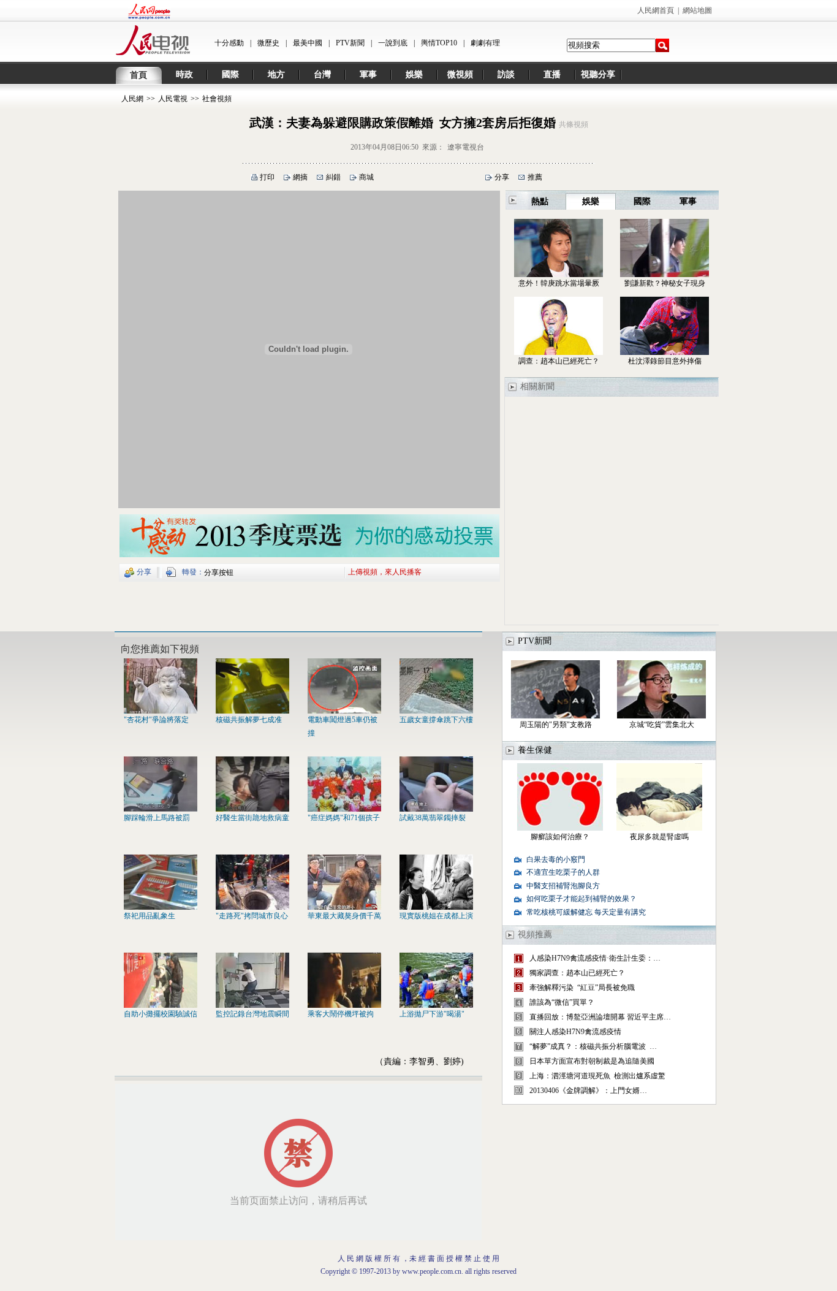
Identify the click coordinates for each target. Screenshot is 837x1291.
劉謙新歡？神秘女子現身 (664, 283)
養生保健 (535, 750)
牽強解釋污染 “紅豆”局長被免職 (582, 987)
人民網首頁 (655, 10)
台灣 (322, 74)
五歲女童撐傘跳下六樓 (436, 719)
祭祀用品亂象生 (149, 916)
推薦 (535, 177)
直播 (552, 74)
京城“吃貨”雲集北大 (661, 724)
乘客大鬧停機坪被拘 (341, 1014)
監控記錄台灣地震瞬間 (252, 1014)
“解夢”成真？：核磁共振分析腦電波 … (593, 1046)
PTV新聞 (350, 43)
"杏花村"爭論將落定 (156, 719)
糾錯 (333, 177)
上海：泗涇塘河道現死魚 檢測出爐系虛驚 (597, 1076)
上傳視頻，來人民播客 (385, 571)
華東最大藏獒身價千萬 (344, 916)
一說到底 (392, 43)
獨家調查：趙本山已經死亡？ (577, 973)
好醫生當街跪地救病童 (252, 817)
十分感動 (229, 43)
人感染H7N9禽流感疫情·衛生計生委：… (595, 958)
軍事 (368, 74)
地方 (276, 74)
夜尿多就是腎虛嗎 (659, 836)
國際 (230, 74)
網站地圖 (697, 10)
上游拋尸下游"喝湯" (432, 1014)
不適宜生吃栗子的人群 (563, 872)
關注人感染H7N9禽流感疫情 (575, 1031)
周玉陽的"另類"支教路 (556, 724)
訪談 (506, 74)
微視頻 (460, 74)
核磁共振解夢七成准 (249, 719)
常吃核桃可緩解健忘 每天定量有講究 (586, 912)
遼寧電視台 (465, 147)
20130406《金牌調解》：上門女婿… (588, 1090)
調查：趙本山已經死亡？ (558, 361)
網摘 (300, 177)
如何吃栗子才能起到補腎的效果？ (581, 898)
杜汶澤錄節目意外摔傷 (665, 361)
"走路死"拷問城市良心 (252, 916)
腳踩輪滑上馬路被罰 (157, 817)
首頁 (138, 75)
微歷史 (268, 43)
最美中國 (307, 43)
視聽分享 (598, 74)
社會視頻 (217, 98)
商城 (366, 177)
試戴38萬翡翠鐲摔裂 (433, 817)
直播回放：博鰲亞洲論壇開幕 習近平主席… (600, 1017)
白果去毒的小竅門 (555, 859)
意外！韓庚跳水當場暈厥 (558, 283)
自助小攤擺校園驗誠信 (160, 1014)
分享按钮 (218, 572)
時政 (184, 74)
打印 (267, 177)
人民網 (132, 98)
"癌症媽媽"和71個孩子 (344, 817)
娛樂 (414, 74)
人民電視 (172, 98)
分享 (501, 177)
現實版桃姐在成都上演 (436, 916)
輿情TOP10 (439, 43)
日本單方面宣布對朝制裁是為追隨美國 (591, 1061)
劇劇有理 (485, 43)
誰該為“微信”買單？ (561, 1002)
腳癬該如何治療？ (560, 836)
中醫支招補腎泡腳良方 (563, 886)
